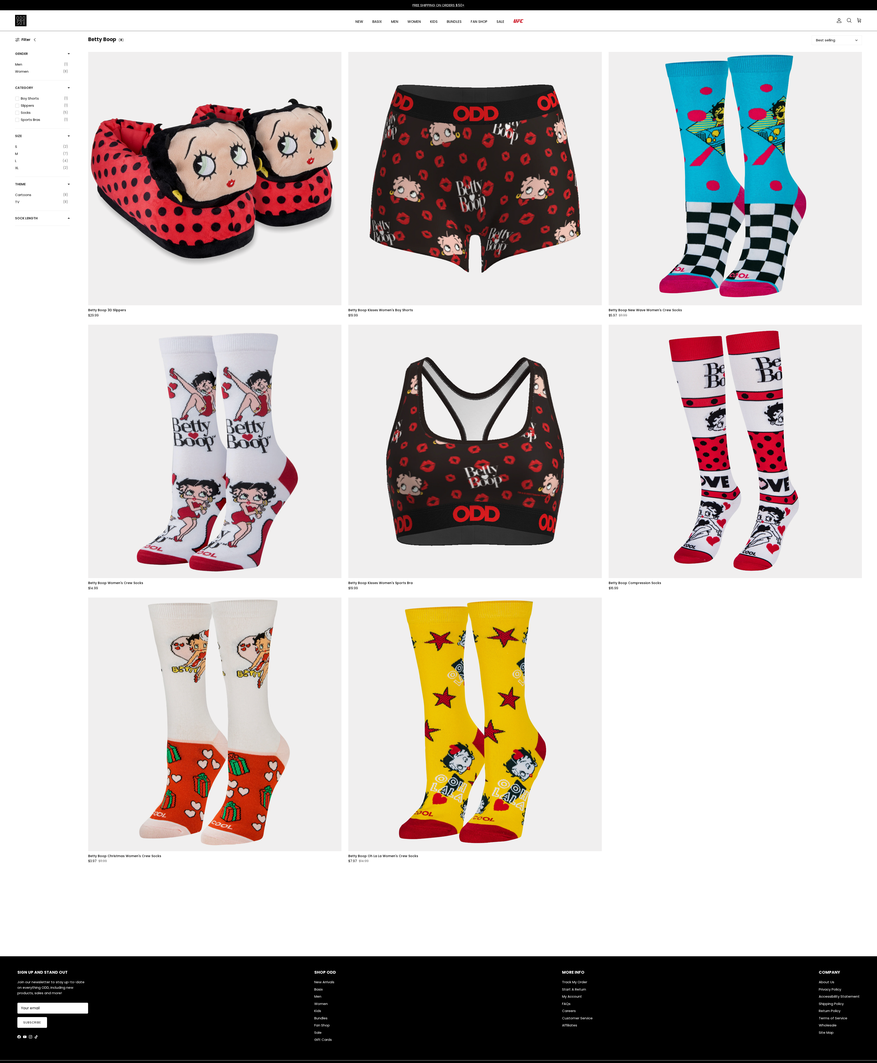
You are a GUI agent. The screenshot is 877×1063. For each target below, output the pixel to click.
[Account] (838, 20)
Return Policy (829, 1010)
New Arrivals (324, 982)
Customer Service (577, 1018)
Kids (317, 1010)
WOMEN (414, 21)
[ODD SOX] (20, 20)
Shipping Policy (831, 1003)
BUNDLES (454, 21)
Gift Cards (323, 1039)
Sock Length (26, 218)
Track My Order (574, 982)
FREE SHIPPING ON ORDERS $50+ (438, 5)
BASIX (377, 21)
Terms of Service (833, 1018)
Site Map (826, 1032)
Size (18, 136)
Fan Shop (322, 1025)
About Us (826, 982)
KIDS (434, 21)
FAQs (566, 1003)
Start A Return (574, 989)
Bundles (321, 1018)
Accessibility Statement (839, 996)
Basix (318, 989)
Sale (318, 1032)
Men (317, 996)
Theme (20, 184)
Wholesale (828, 1025)
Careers (569, 1010)
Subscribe (32, 1022)
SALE (500, 21)
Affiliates (569, 1025)
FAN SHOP (479, 21)
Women (321, 1003)
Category (24, 87)
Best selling (825, 40)
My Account (572, 996)
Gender (21, 53)
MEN (394, 21)
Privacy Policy (830, 989)
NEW (359, 21)
